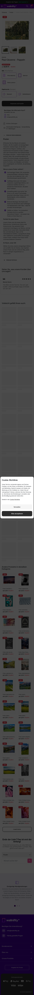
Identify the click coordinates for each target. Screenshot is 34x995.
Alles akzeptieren (17, 513)
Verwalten (17, 507)
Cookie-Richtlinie (15, 499)
